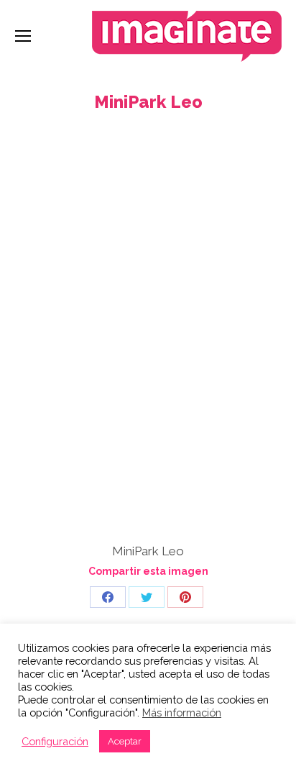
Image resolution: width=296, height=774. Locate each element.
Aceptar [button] (125, 741)
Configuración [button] (55, 741)
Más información (181, 712)
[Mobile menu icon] (23, 36)
